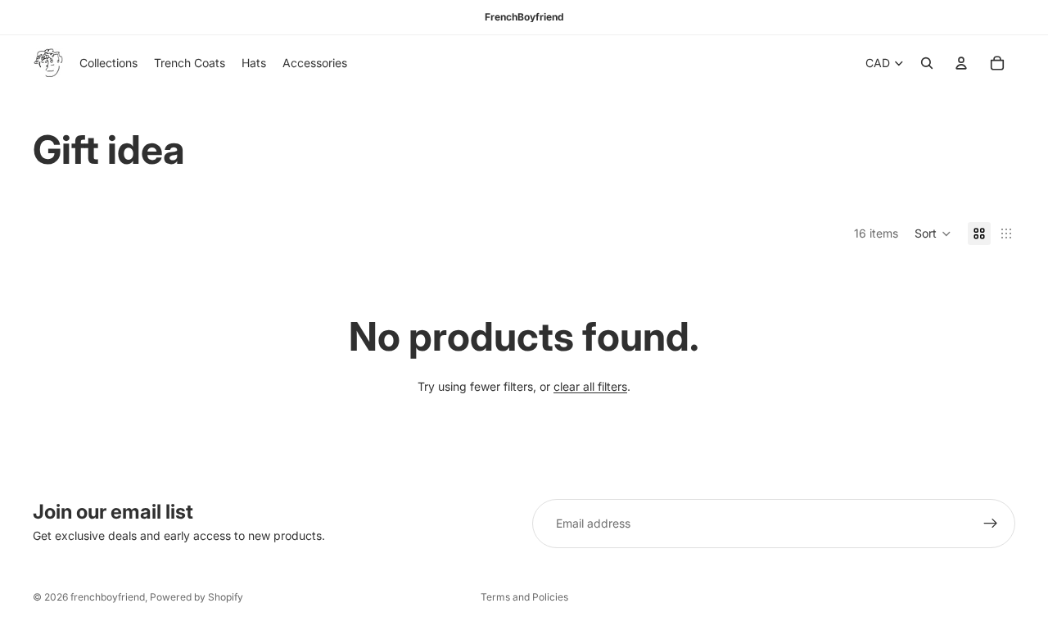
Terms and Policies (524, 597)
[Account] (961, 63)
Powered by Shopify (196, 597)
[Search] (927, 63)
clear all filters (590, 386)
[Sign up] (990, 523)
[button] (933, 233)
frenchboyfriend (107, 597)
